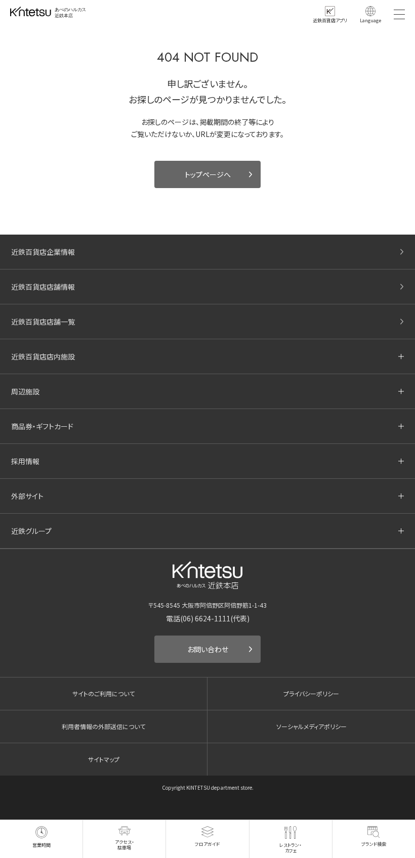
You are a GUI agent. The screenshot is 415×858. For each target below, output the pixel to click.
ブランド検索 (373, 844)
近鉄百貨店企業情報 (43, 252)
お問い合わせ (207, 649)
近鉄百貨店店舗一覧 (43, 322)
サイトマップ (103, 759)
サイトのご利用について (103, 693)
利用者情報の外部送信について (103, 726)
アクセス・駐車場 (124, 844)
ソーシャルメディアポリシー (311, 726)
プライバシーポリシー (311, 693)
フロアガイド (207, 844)
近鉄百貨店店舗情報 (43, 287)
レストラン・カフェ (290, 848)
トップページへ (208, 174)
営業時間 (41, 845)
